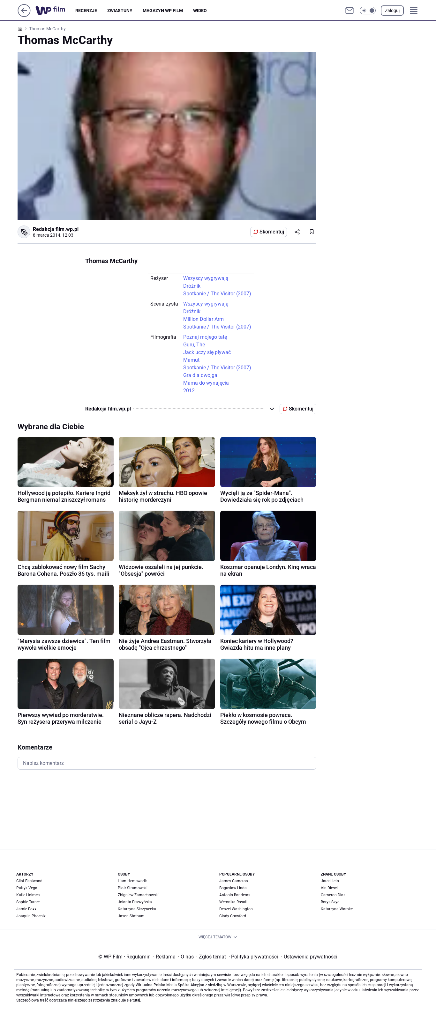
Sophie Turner (28, 902)
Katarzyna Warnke (337, 909)
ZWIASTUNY (119, 10)
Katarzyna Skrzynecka (137, 909)
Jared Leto (330, 881)
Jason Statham (131, 916)
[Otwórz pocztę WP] (349, 10)
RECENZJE (86, 10)
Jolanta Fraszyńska (135, 902)
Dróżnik (191, 286)
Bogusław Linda (233, 888)
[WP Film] (55, 10)
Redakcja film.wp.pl (56, 229)
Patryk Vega (26, 888)
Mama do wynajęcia (206, 383)
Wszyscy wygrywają (206, 278)
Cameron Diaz (333, 895)
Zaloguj (392, 10)
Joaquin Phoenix (31, 916)
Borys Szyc (330, 902)
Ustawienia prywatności (309, 957)
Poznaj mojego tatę (205, 337)
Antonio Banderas (234, 895)
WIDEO (200, 10)
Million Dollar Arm (203, 319)
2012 (189, 391)
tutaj (136, 1000)
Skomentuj (271, 232)
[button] (368, 10)
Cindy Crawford (232, 916)
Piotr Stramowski (132, 888)
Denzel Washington (236, 909)
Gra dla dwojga (200, 375)
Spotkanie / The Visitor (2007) (217, 294)
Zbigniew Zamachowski (138, 895)
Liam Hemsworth (132, 881)
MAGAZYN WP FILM (163, 10)
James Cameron (233, 881)
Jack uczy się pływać (207, 352)
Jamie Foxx (26, 909)
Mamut (191, 360)
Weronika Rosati (233, 902)
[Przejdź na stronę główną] (24, 15)
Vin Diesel (329, 888)
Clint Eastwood (29, 881)
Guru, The (194, 345)
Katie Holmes (28, 895)
